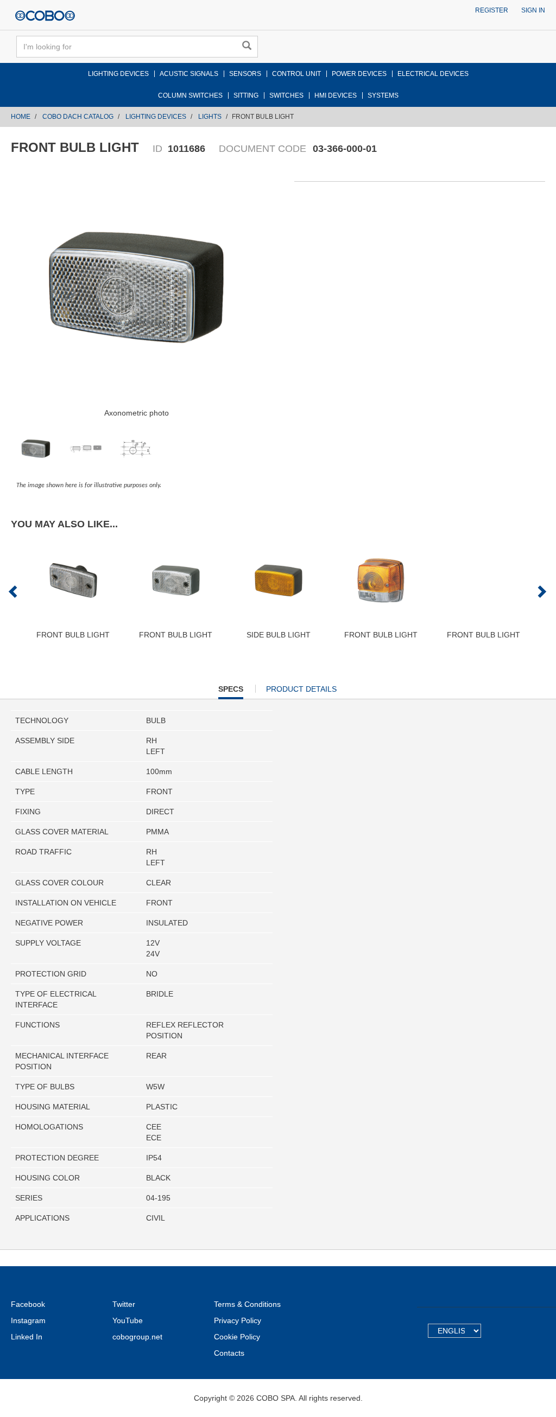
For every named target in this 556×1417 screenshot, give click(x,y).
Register (491, 10)
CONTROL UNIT (296, 74)
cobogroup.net (137, 1336)
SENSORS (245, 74)
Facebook (28, 1304)
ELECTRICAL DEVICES (433, 74)
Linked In (26, 1336)
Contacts (229, 1353)
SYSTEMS (383, 95)
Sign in (533, 10)
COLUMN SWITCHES (190, 95)
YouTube (127, 1320)
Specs (230, 691)
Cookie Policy (237, 1336)
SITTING (245, 95)
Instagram (28, 1320)
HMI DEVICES (335, 95)
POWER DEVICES (359, 74)
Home (20, 116)
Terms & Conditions (247, 1304)
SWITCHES (286, 95)
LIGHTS (210, 116)
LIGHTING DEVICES (118, 74)
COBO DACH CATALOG (77, 116)
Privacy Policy (237, 1320)
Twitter (123, 1304)
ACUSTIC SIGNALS (189, 74)
